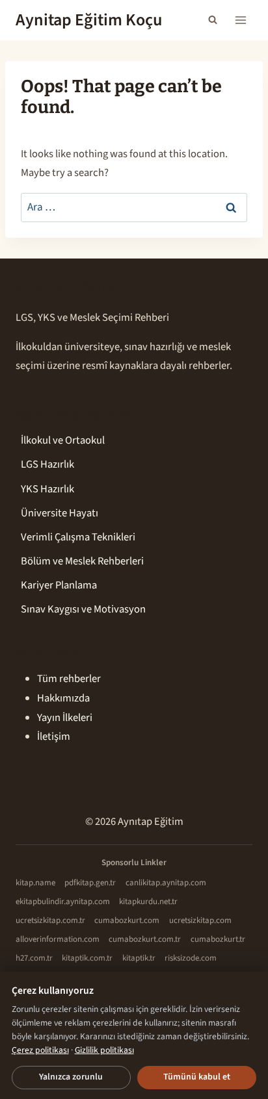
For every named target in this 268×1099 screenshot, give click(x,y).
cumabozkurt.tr (218, 939)
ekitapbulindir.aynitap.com (63, 901)
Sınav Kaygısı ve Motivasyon (83, 609)
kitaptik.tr (138, 958)
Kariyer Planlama (59, 585)
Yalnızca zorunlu (71, 1076)
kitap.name (35, 883)
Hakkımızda (63, 698)
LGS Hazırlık (47, 464)
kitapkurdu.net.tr (148, 901)
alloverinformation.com (58, 939)
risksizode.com (191, 958)
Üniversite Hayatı (59, 513)
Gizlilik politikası (104, 1050)
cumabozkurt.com (126, 920)
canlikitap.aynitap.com (166, 883)
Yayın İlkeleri (64, 718)
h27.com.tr (34, 958)
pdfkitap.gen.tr (90, 883)
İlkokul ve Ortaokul (63, 440)
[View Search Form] (213, 20)
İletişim (53, 736)
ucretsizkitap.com (200, 920)
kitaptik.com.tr (87, 958)
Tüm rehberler (69, 679)
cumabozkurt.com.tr (145, 939)
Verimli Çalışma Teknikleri (78, 537)
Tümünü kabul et (196, 1076)
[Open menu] (240, 20)
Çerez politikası (40, 1050)
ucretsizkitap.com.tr (50, 920)
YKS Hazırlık (47, 489)
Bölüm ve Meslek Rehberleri (82, 561)
